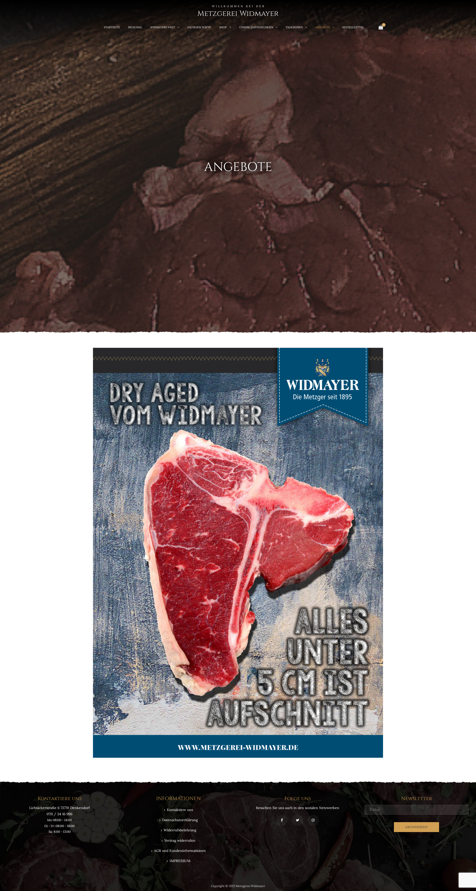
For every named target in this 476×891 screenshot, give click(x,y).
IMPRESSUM (180, 861)
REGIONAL (135, 27)
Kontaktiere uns (180, 810)
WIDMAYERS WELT (162, 27)
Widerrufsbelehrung (180, 830)
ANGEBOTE (322, 27)
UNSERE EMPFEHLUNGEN (256, 27)
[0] (381, 27)
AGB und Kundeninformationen (180, 850)
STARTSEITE (112, 27)
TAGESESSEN (294, 27)
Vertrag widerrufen (179, 840)
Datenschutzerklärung (180, 820)
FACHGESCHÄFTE (199, 27)
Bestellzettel (353, 27)
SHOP (223, 27)
